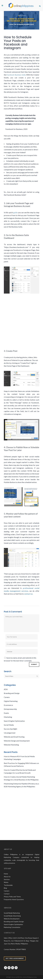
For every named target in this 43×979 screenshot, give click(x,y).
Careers (7, 697)
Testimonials (8, 885)
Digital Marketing (11, 701)
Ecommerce (8, 705)
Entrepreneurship (10, 709)
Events (6, 713)
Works (6, 882)
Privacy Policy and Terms (12, 896)
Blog (5, 888)
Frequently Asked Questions (14, 899)
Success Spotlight (10, 729)
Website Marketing (11, 745)
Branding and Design (12, 693)
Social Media (9, 725)
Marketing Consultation (12, 927)
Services (7, 879)
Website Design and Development (17, 741)
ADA (6, 689)
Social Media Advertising (12, 916)
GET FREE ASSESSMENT (15, 958)
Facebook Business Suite (16, 75)
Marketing (8, 717)
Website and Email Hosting (14, 737)
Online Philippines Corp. (30, 977)
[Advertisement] (21, 318)
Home (6, 874)
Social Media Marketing (12, 913)
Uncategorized (9, 733)
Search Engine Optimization (14, 721)
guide (15, 212)
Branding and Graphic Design (14, 921)
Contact (7, 894)
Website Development (12, 919)
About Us (7, 876)
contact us (28, 594)
